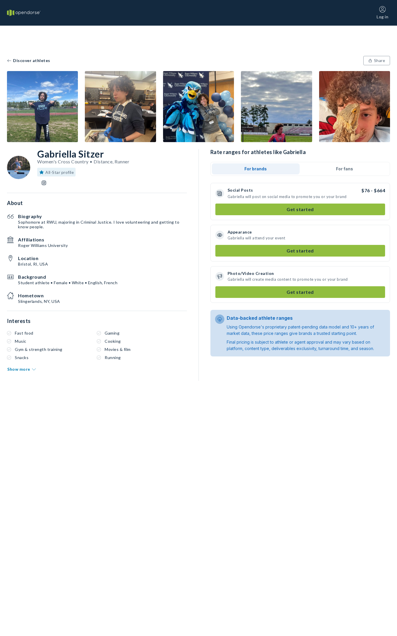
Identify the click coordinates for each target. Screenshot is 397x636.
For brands (255, 168)
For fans (344, 168)
